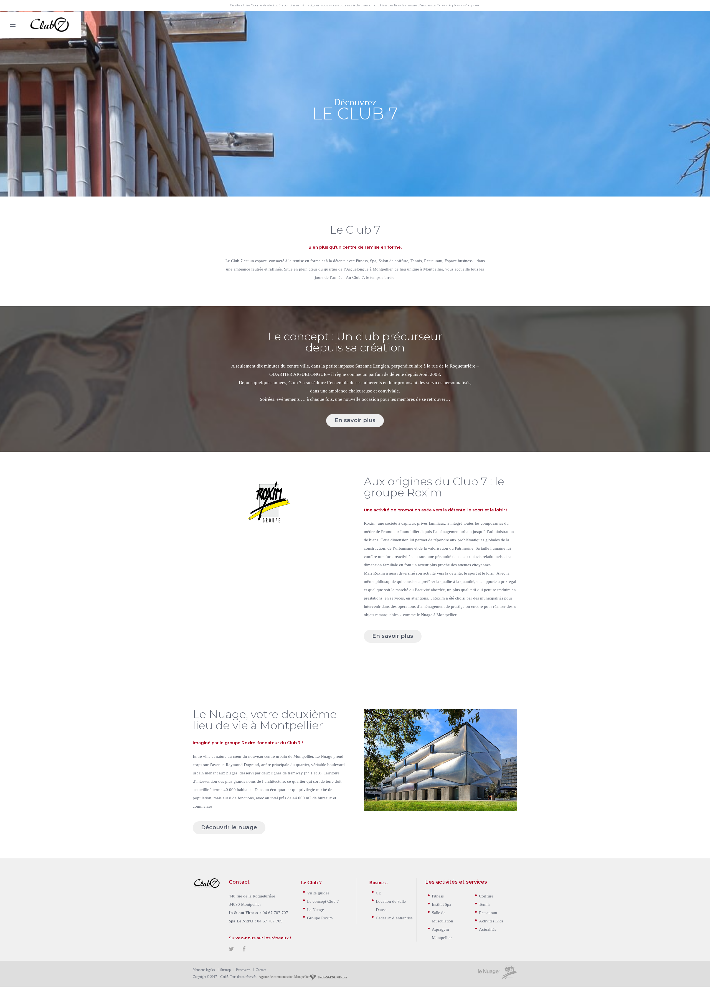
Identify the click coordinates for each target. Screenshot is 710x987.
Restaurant (488, 912)
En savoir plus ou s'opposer (458, 5)
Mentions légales (204, 969)
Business (378, 881)
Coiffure (486, 896)
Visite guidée (318, 893)
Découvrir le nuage (229, 827)
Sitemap (225, 969)
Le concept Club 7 (323, 901)
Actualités (487, 929)
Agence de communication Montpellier (284, 976)
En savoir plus (355, 420)
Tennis (484, 904)
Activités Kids (491, 921)
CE (378, 893)
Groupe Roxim (320, 917)
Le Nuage (315, 909)
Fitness (438, 896)
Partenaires (243, 969)
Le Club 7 (311, 881)
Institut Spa (441, 904)
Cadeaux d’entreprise (394, 917)
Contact (261, 969)
